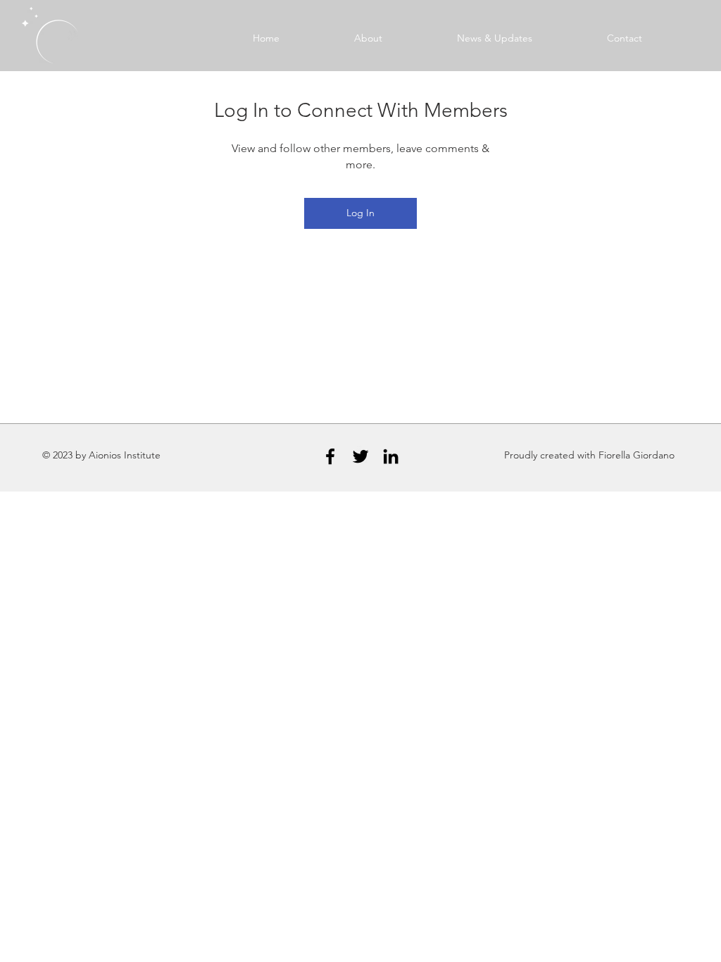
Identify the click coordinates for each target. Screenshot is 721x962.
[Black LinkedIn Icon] (390, 456)
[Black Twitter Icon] (360, 456)
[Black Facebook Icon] (330, 456)
